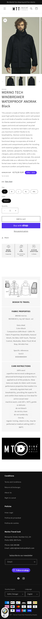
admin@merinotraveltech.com (22, 548)
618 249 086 (14, 545)
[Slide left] (2, 81)
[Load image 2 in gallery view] (21, 81)
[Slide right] (39, 81)
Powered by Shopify (31, 615)
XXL (34, 192)
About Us (8, 493)
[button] (4, 8)
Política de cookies (12, 523)
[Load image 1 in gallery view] (10, 81)
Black (6, 201)
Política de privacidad (13, 518)
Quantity (5, 206)
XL (26, 192)
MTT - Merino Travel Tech (17, 615)
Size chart (8, 181)
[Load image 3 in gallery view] (31, 81)
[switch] (5, 615)
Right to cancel (10, 498)
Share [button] (6, 238)
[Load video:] (21, 448)
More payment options (21, 231)
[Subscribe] (34, 562)
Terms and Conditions (13, 482)
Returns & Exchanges (12, 487)
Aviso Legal (9, 513)
